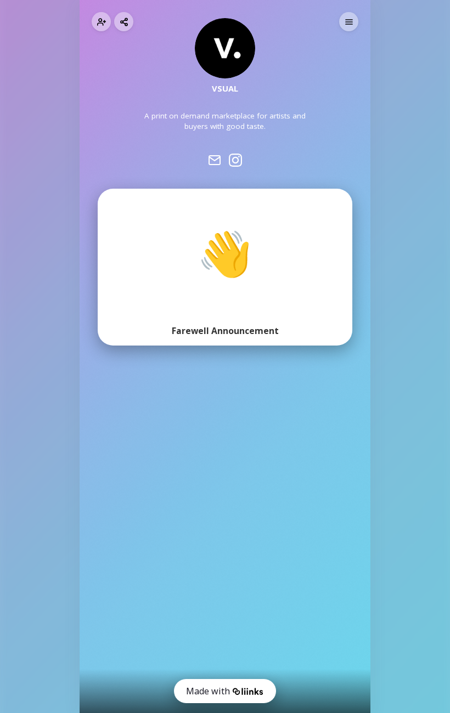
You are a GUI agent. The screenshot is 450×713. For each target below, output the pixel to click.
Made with (208, 691)
